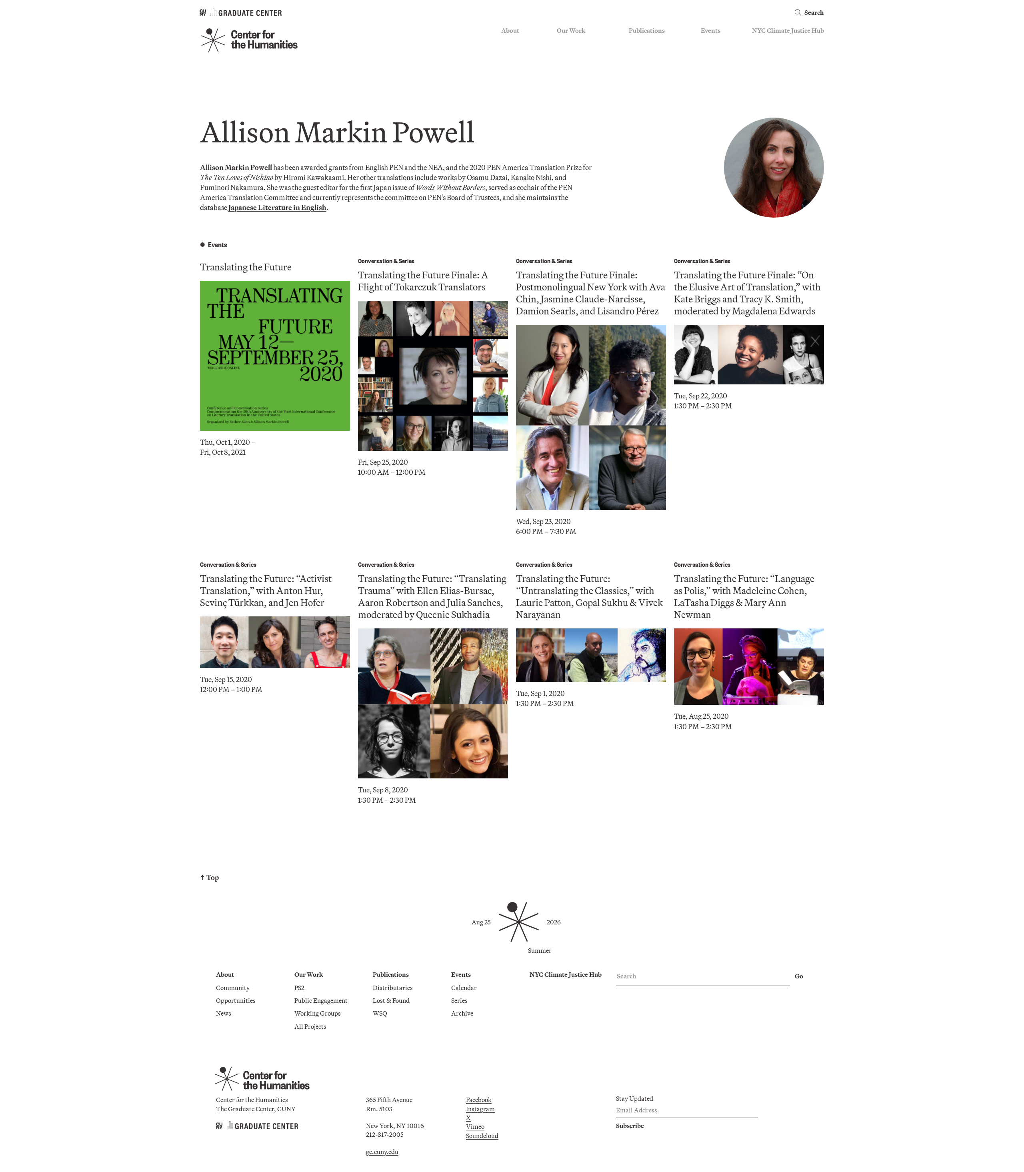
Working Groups (580, 78)
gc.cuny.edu (382, 1152)
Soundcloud (482, 1136)
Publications (647, 30)
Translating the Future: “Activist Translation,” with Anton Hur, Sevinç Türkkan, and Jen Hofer (266, 590)
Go (799, 976)
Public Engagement (583, 66)
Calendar (713, 43)
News (508, 66)
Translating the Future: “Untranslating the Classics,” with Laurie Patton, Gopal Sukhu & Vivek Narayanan (589, 596)
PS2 (562, 43)
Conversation (375, 260)
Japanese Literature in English (277, 207)
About (510, 30)
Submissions (718, 78)
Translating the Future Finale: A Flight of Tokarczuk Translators (423, 281)
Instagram (480, 1109)
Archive (712, 66)
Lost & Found (647, 54)
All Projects (573, 90)
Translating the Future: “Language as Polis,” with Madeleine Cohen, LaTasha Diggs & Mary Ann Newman (744, 596)
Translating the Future (246, 267)
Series (709, 54)
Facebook (479, 1100)
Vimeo (475, 1126)
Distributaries (649, 43)
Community (518, 43)
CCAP (565, 54)
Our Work (571, 30)
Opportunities (521, 54)
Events (710, 30)
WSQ (636, 66)
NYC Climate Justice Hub (788, 30)
